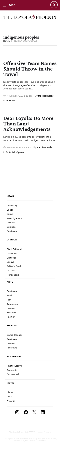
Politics (11, 222)
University (12, 205)
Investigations (14, 218)
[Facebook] (26, 412)
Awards (11, 401)
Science (11, 227)
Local (10, 209)
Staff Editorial (14, 249)
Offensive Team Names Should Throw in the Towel (29, 68)
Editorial (11, 257)
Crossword (13, 374)
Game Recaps (14, 335)
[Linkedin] (43, 412)
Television (12, 304)
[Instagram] (17, 412)
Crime (10, 214)
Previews (12, 347)
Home (6, 41)
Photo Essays (14, 365)
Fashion (11, 316)
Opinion (12, 239)
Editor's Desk (14, 266)
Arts (10, 281)
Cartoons (12, 253)
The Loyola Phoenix (18, 432)
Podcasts (12, 370)
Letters (11, 270)
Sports (12, 325)
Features (12, 231)
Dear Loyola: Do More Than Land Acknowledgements (28, 123)
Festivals (11, 312)
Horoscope (13, 274)
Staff (9, 396)
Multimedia (14, 356)
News (10, 196)
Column (11, 308)
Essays (10, 262)
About (10, 392)
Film (9, 299)
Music (10, 295)
